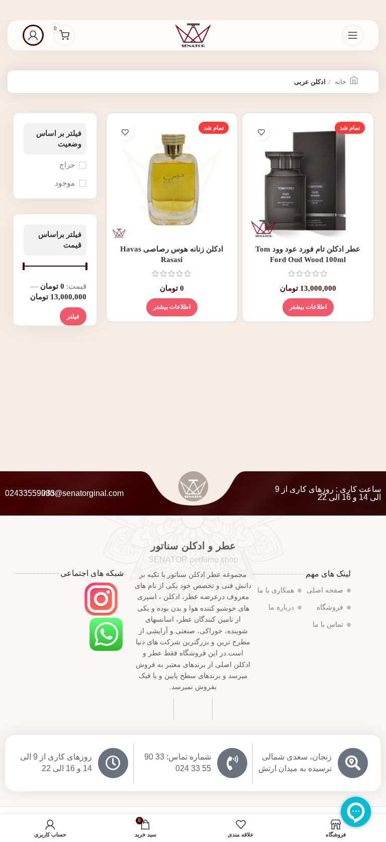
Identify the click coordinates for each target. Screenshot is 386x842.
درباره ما (281, 607)
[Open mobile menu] (352, 35)
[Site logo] (193, 34)
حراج (67, 165)
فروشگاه (330, 607)
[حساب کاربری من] (33, 35)
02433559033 (30, 493)
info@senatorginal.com (82, 493)
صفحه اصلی (325, 590)
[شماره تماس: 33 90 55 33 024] (232, 763)
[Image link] (101, 598)
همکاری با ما (275, 590)
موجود (65, 183)
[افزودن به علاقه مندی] (261, 132)
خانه (339, 82)
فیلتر (73, 316)
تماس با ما (328, 624)
